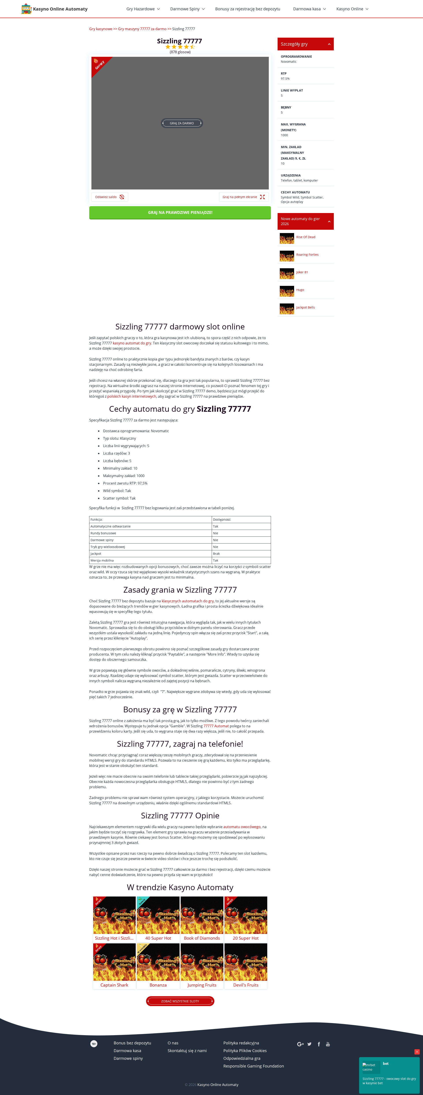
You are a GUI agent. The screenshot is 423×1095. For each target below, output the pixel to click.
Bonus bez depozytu (132, 1042)
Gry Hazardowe (140, 8)
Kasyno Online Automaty (217, 1084)
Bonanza (158, 985)
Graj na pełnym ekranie (240, 197)
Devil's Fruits (245, 985)
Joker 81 (302, 272)
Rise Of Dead (305, 237)
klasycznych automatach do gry (188, 601)
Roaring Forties (307, 254)
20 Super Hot (246, 938)
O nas (173, 1042)
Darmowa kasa (307, 8)
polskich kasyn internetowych (131, 396)
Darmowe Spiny (185, 8)
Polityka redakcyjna (241, 1042)
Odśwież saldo (106, 197)
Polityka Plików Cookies (245, 1050)
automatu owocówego (242, 826)
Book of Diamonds (202, 938)
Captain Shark (114, 985)
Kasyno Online (349, 8)
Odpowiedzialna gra (241, 1058)
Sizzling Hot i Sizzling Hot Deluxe (114, 938)
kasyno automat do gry (132, 343)
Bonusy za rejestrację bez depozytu (247, 8)
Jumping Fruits (202, 985)
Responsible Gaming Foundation (253, 1066)
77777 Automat (216, 726)
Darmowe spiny (128, 1058)
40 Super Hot (158, 938)
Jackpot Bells (305, 307)
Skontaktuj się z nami (187, 1050)
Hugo (300, 290)
